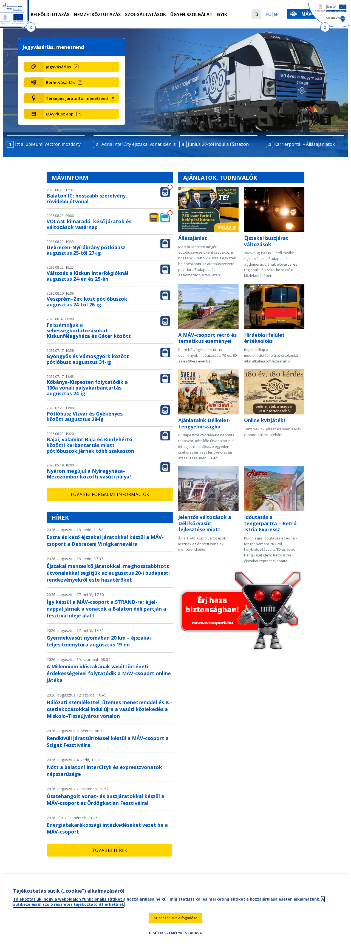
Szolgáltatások (145, 14)
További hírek (110, 850)
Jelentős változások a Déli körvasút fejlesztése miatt (204, 523)
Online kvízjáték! (264, 420)
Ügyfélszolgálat (191, 14)
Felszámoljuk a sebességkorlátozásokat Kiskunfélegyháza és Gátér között (89, 330)
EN (276, 14)
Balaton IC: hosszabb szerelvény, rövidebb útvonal (87, 198)
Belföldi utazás (50, 14)
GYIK (222, 14)
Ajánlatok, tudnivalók (220, 177)
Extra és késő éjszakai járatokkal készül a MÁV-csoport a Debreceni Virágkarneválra (105, 540)
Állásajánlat (192, 238)
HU (268, 14)
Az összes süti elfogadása (175, 917)
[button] (256, 14)
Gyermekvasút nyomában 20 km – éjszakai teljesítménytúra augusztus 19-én (99, 641)
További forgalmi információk (109, 494)
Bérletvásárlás (60, 82)
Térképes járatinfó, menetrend (77, 98)
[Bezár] (31, 27)
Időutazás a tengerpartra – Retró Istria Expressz (270, 523)
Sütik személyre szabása (177, 932)
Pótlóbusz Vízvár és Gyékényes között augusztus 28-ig (85, 416)
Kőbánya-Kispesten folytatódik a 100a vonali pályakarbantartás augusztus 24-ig (87, 388)
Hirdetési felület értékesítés (264, 338)
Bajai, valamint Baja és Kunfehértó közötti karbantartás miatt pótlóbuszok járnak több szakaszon (90, 445)
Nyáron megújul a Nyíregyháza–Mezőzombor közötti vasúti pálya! (89, 474)
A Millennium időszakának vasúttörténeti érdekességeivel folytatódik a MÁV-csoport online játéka (109, 673)
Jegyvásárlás (58, 66)
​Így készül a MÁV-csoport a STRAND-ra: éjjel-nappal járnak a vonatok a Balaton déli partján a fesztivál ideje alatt (106, 609)
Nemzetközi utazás (97, 14)
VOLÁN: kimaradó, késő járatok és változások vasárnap (89, 224)
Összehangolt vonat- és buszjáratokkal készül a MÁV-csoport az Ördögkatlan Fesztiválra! (105, 799)
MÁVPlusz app (59, 114)
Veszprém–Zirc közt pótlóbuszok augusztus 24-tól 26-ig (87, 301)
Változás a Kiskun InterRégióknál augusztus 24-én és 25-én (87, 276)
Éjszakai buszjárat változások (266, 241)
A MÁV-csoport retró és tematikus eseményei (207, 338)
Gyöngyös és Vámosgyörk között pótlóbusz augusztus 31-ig (88, 359)
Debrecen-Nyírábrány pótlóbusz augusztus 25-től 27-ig (86, 250)
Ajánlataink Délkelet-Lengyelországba (204, 423)
